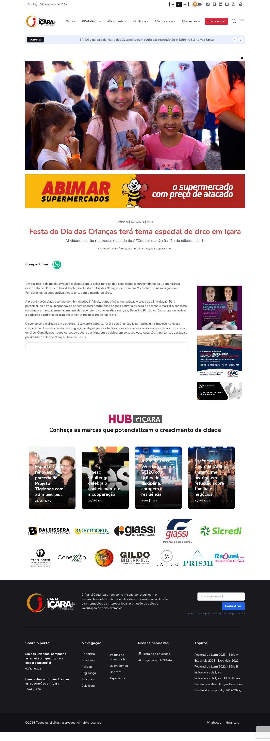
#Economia (115, 21)
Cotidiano (88, 657)
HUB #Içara (232, 682)
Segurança (89, 676)
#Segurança (164, 21)
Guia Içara (88, 689)
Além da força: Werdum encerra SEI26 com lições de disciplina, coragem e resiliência (158, 481)
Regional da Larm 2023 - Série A (216, 658)
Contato (116, 676)
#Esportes (189, 21)
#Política (139, 21)
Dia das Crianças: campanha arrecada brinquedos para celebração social (45, 662)
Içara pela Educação (156, 657)
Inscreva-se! (216, 21)
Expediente (117, 682)
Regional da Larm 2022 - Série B (216, 670)
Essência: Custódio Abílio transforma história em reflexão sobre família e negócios (210, 481)
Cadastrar (233, 609)
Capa (69, 21)
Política (87, 670)
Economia (88, 664)
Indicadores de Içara (208, 676)
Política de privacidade (117, 661)
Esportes (88, 683)
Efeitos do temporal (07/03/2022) (217, 694)
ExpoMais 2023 (204, 664)
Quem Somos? (120, 669)
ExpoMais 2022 (228, 664)
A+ (184, 4)
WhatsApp (214, 726)
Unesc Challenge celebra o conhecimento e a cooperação (104, 487)
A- (173, 4)
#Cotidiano (90, 21)
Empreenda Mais (205, 688)
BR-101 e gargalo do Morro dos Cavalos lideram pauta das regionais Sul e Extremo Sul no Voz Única (114, 39)
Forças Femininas (231, 688)
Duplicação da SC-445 (158, 664)
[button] (234, 21)
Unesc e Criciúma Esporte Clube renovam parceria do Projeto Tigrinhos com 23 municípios (49, 478)
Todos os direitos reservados (56, 726)
